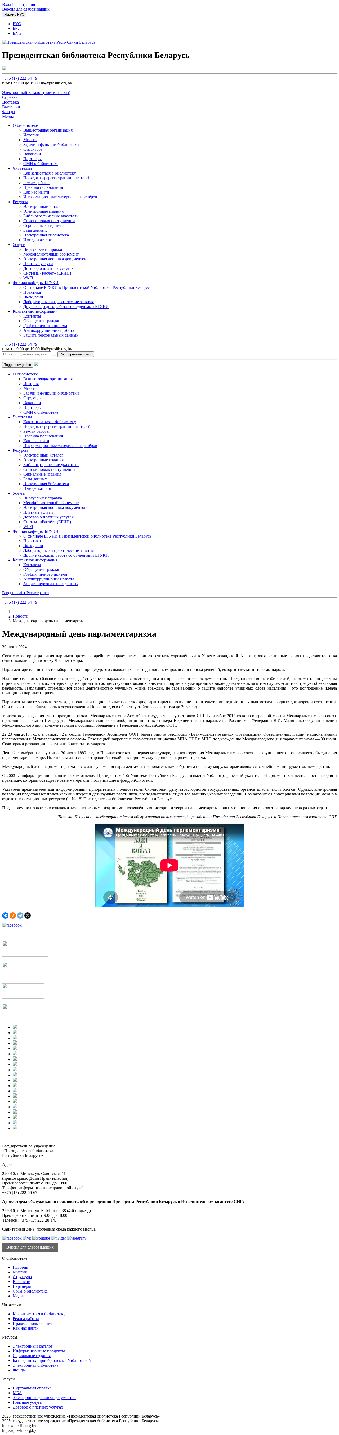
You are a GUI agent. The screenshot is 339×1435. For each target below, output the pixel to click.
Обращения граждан (41, 321)
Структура (32, 149)
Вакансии (32, 154)
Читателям (22, 168)
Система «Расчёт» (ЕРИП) (47, 273)
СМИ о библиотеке (40, 163)
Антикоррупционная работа (48, 330)
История (31, 135)
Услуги (19, 244)
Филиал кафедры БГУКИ (36, 282)
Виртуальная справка (42, 249)
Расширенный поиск (76, 354)
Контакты (32, 316)
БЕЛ (17, 28)
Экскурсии (33, 297)
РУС (17, 23)
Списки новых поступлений (49, 220)
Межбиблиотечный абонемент (51, 254)
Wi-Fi (28, 278)
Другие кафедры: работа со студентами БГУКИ (66, 306)
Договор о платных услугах (48, 268)
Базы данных (35, 230)
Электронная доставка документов (54, 259)
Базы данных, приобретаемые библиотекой (52, 1360)
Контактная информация (35, 311)
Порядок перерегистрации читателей (57, 178)
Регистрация (23, 4)
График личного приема (45, 325)
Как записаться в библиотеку (49, 173)
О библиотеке (25, 125)
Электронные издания (43, 211)
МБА (17, 1393)
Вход (7, 4)
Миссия (30, 139)
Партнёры (32, 159)
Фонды (19, 1370)
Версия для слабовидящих (26, 9)
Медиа (19, 1296)
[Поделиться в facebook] (12, 925)
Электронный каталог (43, 206)
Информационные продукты (39, 1351)
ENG (17, 33)
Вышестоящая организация (48, 130)
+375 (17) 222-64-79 (19, 78)
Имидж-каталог (37, 240)
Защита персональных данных (50, 335)
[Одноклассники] (13, 915)
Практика (32, 292)
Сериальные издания (42, 225)
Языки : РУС (14, 14)
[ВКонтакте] (5, 915)
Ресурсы (20, 201)
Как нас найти (36, 192)
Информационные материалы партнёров (60, 197)
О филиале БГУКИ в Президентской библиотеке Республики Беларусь (87, 287)
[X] (27, 915)
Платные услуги (38, 263)
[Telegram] (20, 915)
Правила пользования (43, 187)
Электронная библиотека (46, 235)
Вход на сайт (14, 593)
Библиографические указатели (51, 216)
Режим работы (36, 182)
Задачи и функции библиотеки (51, 144)
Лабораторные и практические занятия (58, 301)
